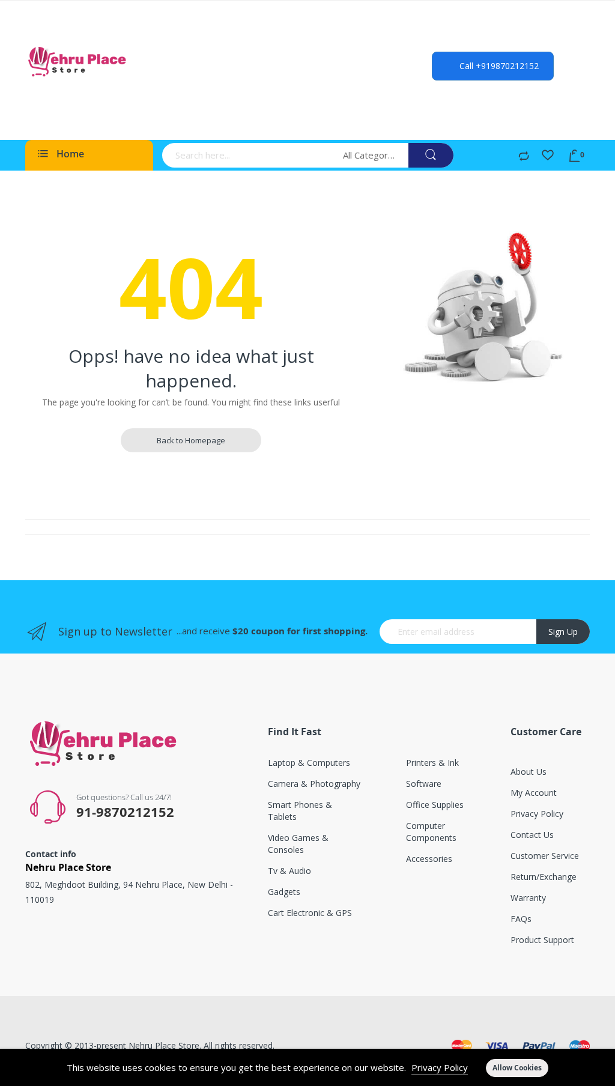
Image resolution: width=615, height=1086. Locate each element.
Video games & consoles (298, 843)
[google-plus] (101, 938)
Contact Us (532, 834)
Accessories (429, 858)
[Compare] (524, 157)
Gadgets (284, 891)
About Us (528, 771)
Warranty (528, 897)
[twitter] (54, 938)
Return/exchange (543, 876)
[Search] (430, 155)
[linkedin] (148, 938)
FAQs (521, 918)
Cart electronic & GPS (310, 912)
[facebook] (34, 938)
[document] (307, 1067)
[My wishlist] (548, 157)
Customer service (544, 855)
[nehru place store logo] (79, 61)
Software (423, 783)
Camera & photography (314, 783)
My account (533, 792)
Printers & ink (432, 762)
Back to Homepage (191, 440)
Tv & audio (289, 870)
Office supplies (435, 804)
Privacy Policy (439, 1067)
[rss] (77, 938)
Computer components (431, 831)
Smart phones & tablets (300, 810)
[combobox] (248, 155)
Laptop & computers (309, 762)
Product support (542, 939)
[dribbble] (124, 938)
